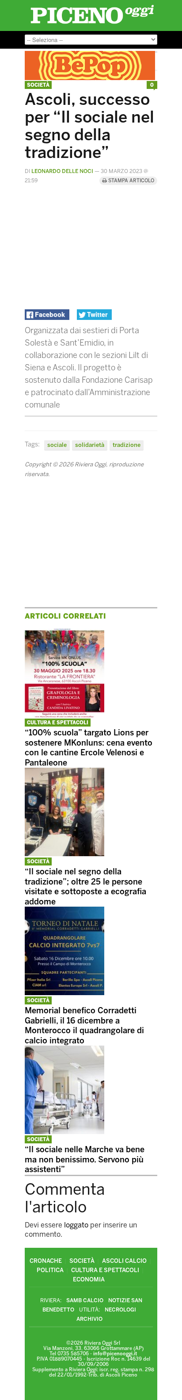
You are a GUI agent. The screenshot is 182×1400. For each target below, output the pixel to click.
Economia (89, 1279)
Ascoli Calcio (124, 1261)
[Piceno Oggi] (92, 23)
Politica (50, 1270)
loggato (76, 1225)
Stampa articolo (130, 181)
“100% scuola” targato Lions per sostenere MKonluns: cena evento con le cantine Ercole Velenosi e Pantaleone (88, 748)
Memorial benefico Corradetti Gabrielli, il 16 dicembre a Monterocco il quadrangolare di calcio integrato (84, 1026)
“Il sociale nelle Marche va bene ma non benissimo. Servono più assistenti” (84, 1159)
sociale (57, 445)
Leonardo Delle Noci (62, 171)
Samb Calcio (84, 1300)
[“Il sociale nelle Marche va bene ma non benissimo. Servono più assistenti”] (64, 1131)
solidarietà (89, 445)
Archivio (89, 1319)
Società (38, 85)
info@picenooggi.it (115, 1354)
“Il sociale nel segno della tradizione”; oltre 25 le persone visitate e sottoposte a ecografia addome (85, 887)
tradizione (126, 445)
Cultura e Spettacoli (57, 723)
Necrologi (120, 1310)
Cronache (46, 1261)
